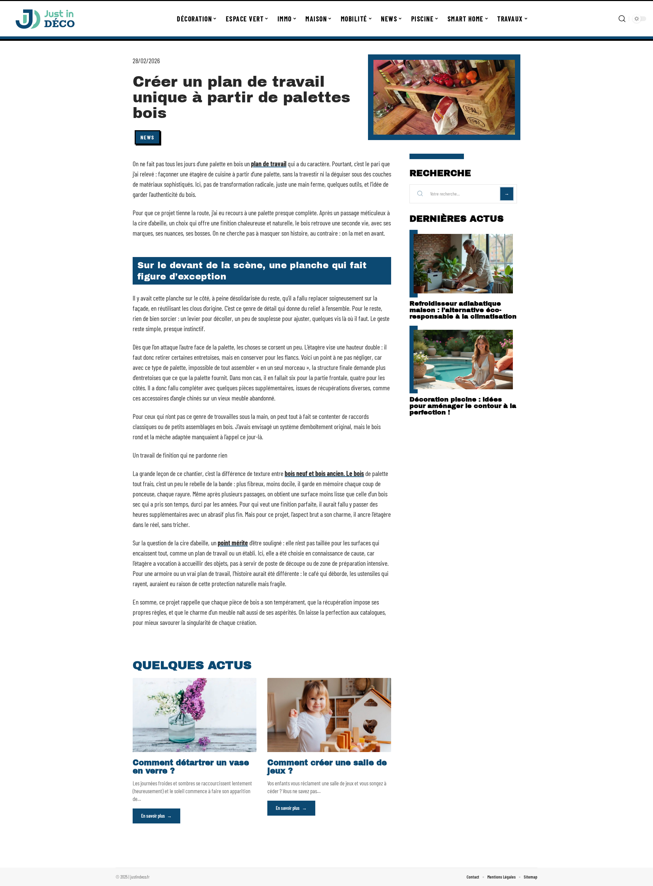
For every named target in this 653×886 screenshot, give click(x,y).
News (147, 137)
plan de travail (268, 163)
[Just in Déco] (45, 19)
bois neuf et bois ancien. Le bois (324, 473)
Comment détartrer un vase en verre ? (191, 767)
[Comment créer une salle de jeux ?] (329, 715)
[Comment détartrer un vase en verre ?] (194, 715)
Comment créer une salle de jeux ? (327, 767)
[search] (622, 18)
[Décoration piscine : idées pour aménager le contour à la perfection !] (463, 359)
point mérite (233, 543)
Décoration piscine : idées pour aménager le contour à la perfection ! (462, 406)
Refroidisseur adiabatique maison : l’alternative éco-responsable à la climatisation (463, 310)
